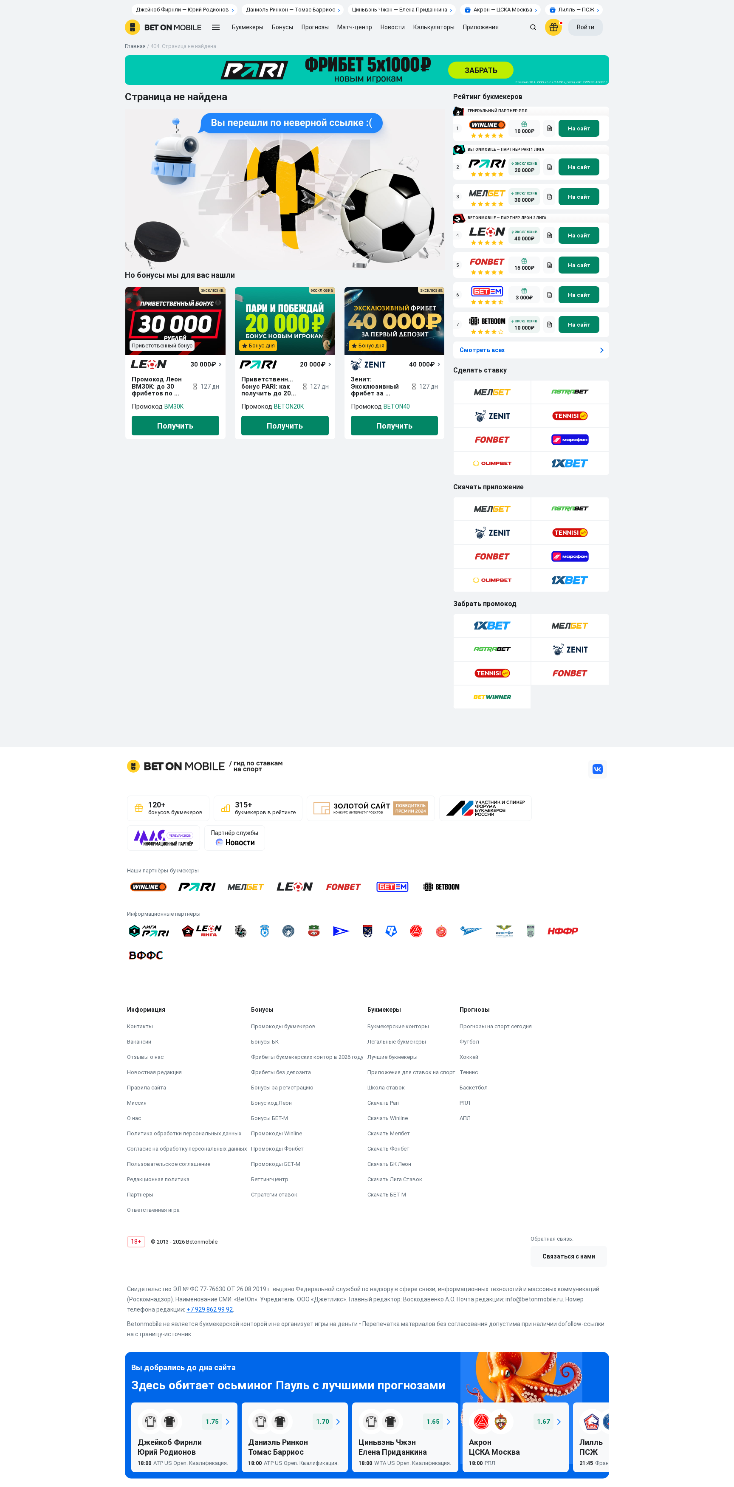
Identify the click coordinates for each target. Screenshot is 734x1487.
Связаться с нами (568, 1256)
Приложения (481, 27)
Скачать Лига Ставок (394, 1179)
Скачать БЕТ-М (386, 1194)
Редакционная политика (158, 1179)
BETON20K (289, 406)
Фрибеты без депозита (281, 1072)
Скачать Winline (387, 1118)
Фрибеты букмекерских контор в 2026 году (307, 1057)
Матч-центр (354, 27)
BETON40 (397, 406)
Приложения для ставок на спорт (411, 1072)
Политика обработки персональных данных (184, 1133)
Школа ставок (386, 1087)
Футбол (469, 1041)
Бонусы (282, 27)
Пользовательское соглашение (168, 1164)
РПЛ (465, 1103)
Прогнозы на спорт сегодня (496, 1026)
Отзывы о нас (145, 1057)
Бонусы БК (265, 1041)
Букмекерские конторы (398, 1026)
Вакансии (139, 1041)
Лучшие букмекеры (392, 1057)
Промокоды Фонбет (277, 1149)
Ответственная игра (153, 1210)
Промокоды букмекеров (283, 1026)
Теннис (469, 1072)
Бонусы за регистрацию (282, 1087)
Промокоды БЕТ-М (275, 1164)
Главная (135, 46)
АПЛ (465, 1118)
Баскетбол (474, 1087)
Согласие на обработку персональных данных (187, 1149)
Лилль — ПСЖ (576, 9)
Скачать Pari (383, 1103)
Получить (175, 425)
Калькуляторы (434, 27)
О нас (134, 1118)
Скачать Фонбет (388, 1149)
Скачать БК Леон (389, 1164)
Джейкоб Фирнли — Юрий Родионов (182, 9)
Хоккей (469, 1057)
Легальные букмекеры (396, 1041)
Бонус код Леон (271, 1103)
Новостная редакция (154, 1072)
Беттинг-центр (269, 1179)
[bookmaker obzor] (549, 128)
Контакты (140, 1026)
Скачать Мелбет (388, 1133)
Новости (393, 27)
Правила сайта (146, 1087)
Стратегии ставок (274, 1194)
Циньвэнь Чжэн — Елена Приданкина (399, 9)
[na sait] (579, 128)
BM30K (174, 406)
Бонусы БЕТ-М (269, 1118)
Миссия (137, 1103)
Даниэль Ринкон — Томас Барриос (290, 9)
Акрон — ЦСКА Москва (503, 9)
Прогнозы (315, 27)
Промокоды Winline (276, 1133)
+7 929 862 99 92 (209, 1309)
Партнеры (140, 1194)
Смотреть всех (482, 350)
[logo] (163, 27)
